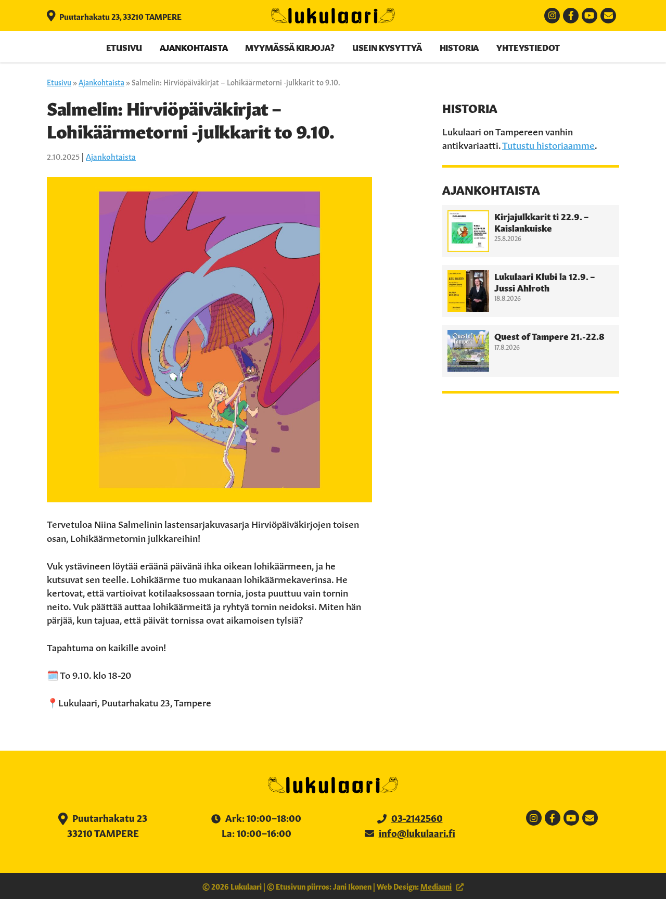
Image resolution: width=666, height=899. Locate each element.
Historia (459, 47)
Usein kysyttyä (387, 47)
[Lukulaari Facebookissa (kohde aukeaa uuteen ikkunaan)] (571, 15)
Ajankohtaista (194, 47)
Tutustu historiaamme (548, 144)
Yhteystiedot (528, 47)
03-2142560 (417, 817)
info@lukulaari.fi (417, 832)
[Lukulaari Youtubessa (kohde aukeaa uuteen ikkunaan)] (589, 15)
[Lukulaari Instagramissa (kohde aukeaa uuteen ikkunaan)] (552, 15)
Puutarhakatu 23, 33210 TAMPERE (120, 15)
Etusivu (124, 47)
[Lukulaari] (333, 15)
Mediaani (436, 886)
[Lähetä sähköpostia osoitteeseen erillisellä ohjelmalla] (608, 15)
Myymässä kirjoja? (289, 47)
